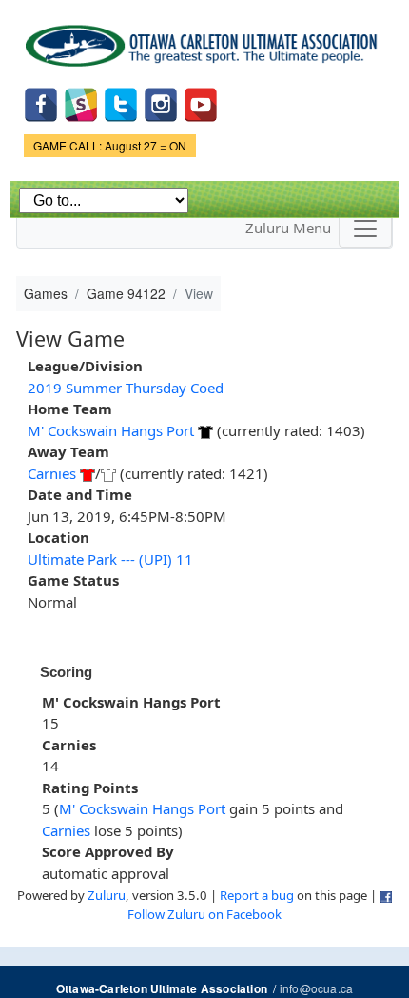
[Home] (204, 39)
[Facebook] (41, 102)
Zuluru (107, 895)
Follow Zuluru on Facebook (204, 914)
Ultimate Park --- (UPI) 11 (110, 559)
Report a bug (257, 895)
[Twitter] (121, 102)
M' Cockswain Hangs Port (111, 430)
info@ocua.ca (316, 988)
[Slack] (81, 102)
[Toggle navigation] (365, 229)
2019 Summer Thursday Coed (126, 387)
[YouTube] (201, 102)
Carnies (52, 473)
